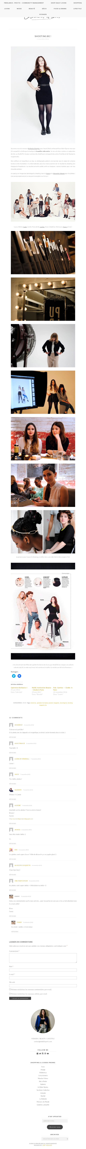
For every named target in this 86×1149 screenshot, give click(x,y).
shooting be (63, 702)
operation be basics (42, 702)
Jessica (17, 829)
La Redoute (43, 1099)
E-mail (12, 974)
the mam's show (21, 881)
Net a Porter (43, 1081)
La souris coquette (23, 865)
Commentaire (14, 951)
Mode (19, 8)
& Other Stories (43, 1087)
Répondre (12, 737)
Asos (43, 1067)
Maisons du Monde (43, 1102)
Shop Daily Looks (59, 3)
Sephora (43, 1084)
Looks (7, 8)
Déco (44, 8)
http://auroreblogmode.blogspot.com (21, 819)
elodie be (33, 702)
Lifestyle (78, 8)
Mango (43, 1070)
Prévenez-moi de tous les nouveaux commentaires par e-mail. (31, 989)
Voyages (43, 14)
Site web (12, 982)
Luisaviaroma (43, 1075)
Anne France (20, 743)
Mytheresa (43, 1072)
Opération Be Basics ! (19, 688)
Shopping (78, 3)
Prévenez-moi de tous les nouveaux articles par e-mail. (29, 994)
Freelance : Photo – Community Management (24, 3)
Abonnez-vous (54, 1127)
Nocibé (43, 1096)
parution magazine (54, 702)
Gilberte (18, 790)
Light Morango (47, 1145)
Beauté (32, 8)
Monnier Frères (43, 1078)
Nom (11, 966)
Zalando (43, 1093)
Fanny (19, 922)
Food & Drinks (60, 8)
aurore (18, 805)
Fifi (16, 850)
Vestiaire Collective (43, 1090)
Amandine (19, 725)
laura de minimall (22, 759)
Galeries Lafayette (43, 1105)
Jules (17, 774)
